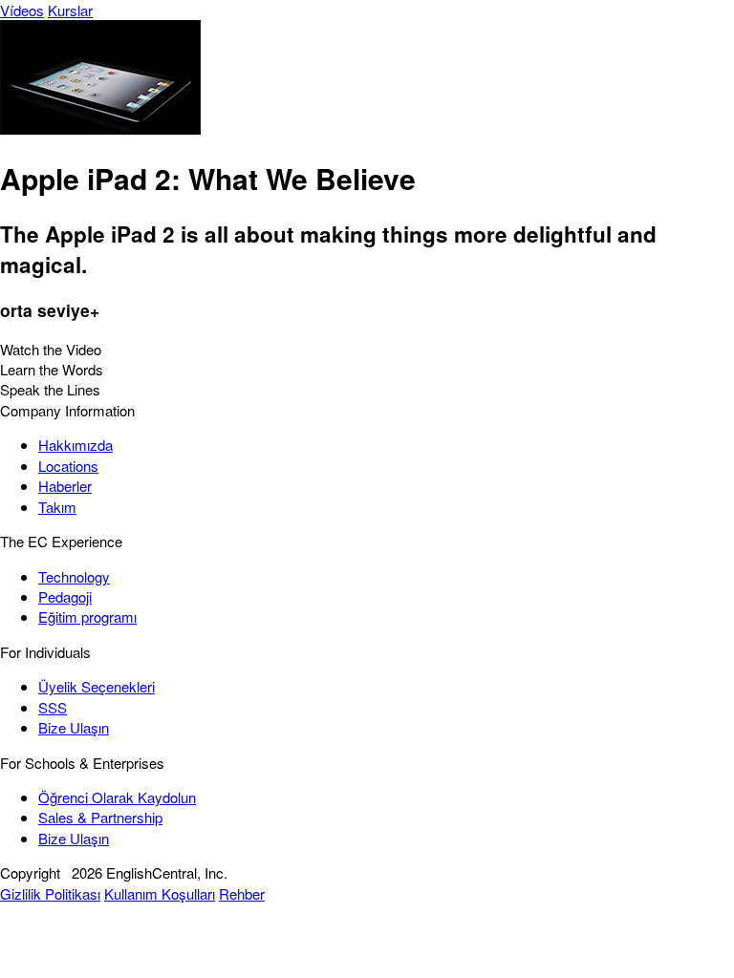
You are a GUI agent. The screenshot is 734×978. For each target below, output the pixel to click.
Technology (74, 576)
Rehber (242, 893)
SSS (52, 707)
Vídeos (22, 10)
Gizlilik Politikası (50, 893)
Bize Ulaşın (73, 727)
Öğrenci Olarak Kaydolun (117, 797)
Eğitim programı (87, 616)
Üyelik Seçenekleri (96, 686)
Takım (57, 507)
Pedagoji (65, 596)
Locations (68, 466)
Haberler (65, 486)
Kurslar (70, 10)
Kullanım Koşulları (159, 893)
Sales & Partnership (100, 817)
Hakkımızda (75, 445)
